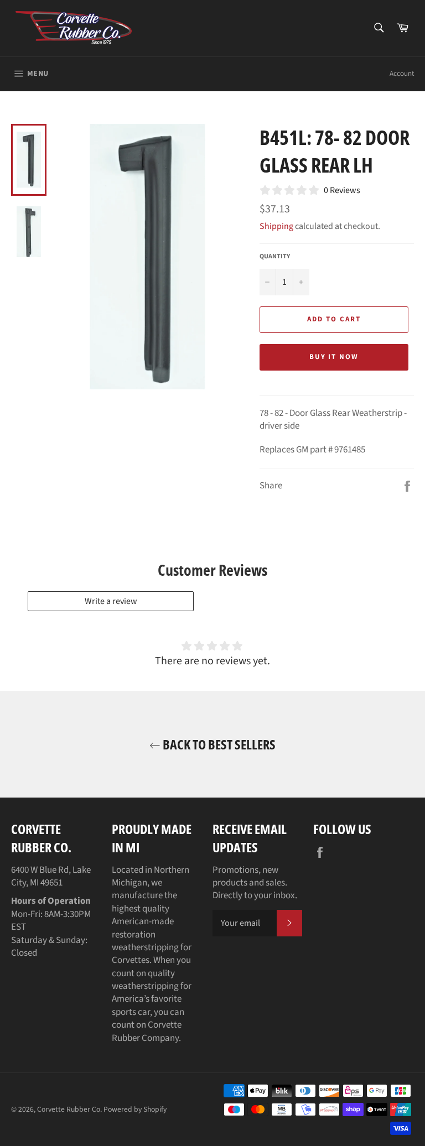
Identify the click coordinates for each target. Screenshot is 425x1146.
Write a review (111, 601)
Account (402, 74)
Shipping (276, 226)
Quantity (275, 256)
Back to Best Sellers (218, 744)
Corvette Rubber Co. (69, 1109)
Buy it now (334, 357)
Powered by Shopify (135, 1109)
